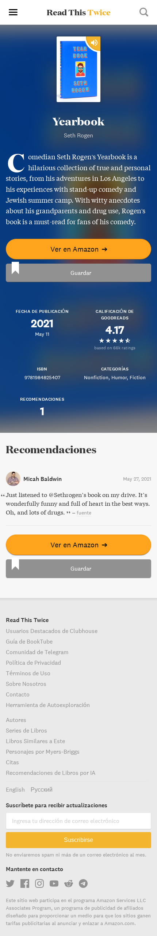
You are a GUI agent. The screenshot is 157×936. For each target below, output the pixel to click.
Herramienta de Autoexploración (48, 704)
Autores (16, 719)
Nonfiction (96, 377)
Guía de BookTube (29, 641)
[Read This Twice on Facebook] (24, 883)
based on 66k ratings (114, 347)
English (15, 789)
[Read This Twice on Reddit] (68, 883)
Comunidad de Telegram (37, 652)
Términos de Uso (28, 673)
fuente (84, 512)
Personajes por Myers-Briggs (43, 751)
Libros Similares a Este (35, 741)
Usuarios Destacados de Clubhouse (51, 630)
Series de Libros (26, 730)
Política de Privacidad (33, 662)
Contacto (18, 694)
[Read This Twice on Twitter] (10, 883)
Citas (12, 762)
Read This (79, 12)
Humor (119, 377)
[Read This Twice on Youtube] (54, 883)
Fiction (138, 377)
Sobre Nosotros (26, 683)
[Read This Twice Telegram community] (83, 883)
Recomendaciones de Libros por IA (50, 772)
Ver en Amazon (79, 248)
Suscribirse (78, 840)
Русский (42, 789)
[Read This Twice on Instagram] (39, 883)
